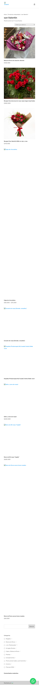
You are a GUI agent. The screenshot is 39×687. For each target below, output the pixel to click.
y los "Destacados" (11, 645)
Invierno (8, 664)
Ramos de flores (10, 642)
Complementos (10, 657)
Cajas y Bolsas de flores (12, 651)
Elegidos (8, 638)
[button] (33, 681)
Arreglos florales (10, 648)
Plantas (8, 654)
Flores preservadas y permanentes (16, 661)
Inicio (5, 14)
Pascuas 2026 (10, 667)
